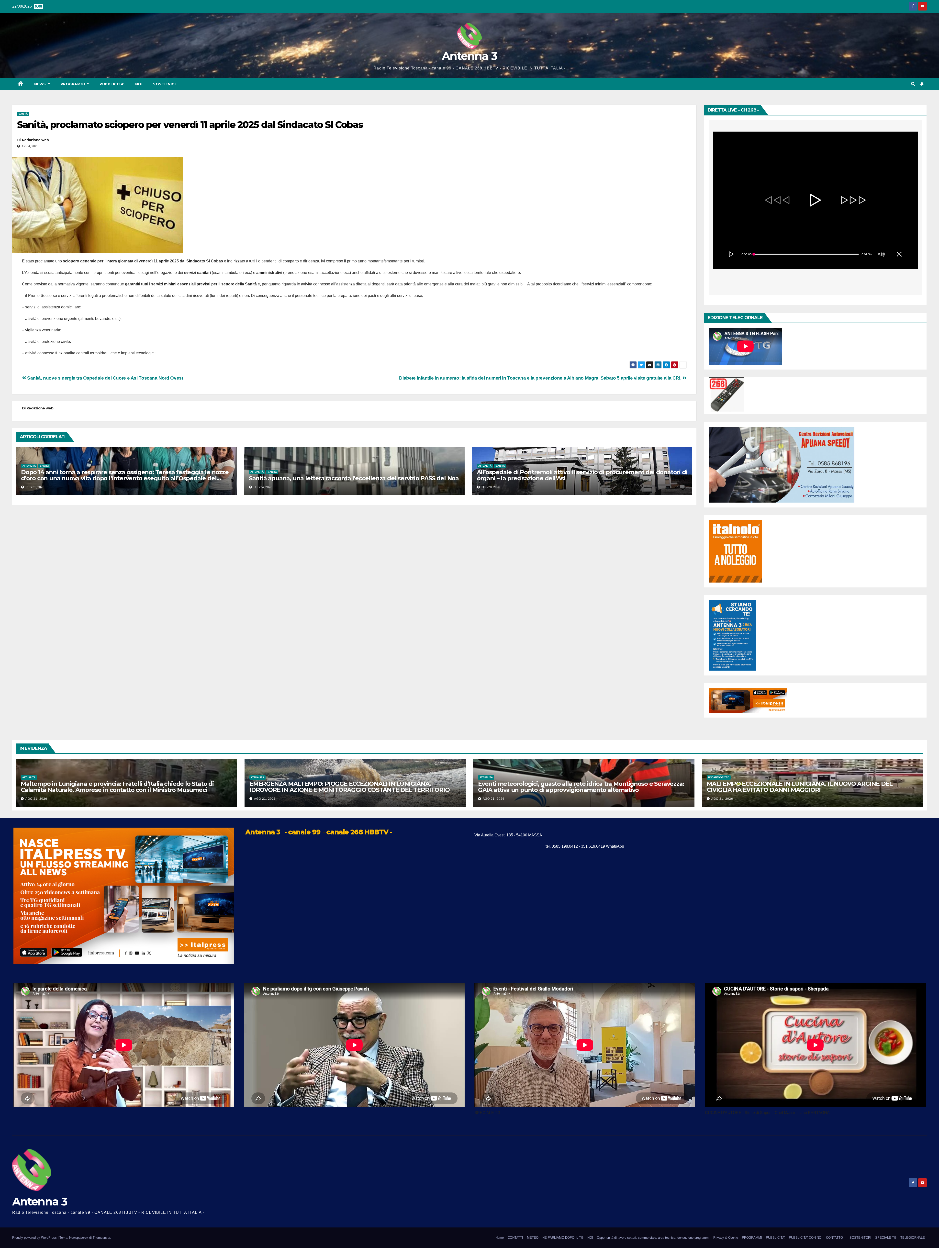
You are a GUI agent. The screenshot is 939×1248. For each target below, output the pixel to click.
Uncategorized (718, 777)
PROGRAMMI (752, 1237)
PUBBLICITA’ (112, 84)
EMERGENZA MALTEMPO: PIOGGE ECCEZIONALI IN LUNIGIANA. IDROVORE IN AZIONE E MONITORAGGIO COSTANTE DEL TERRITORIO (349, 786)
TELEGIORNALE (912, 1237)
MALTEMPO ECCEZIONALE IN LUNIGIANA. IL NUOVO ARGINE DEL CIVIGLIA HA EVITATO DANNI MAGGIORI (800, 786)
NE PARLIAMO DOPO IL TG (562, 1237)
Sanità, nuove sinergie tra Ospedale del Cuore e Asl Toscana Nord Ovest (104, 378)
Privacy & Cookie (725, 1237)
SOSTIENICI (164, 84)
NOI (139, 84)
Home (499, 1237)
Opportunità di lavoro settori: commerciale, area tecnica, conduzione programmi (653, 1237)
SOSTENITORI (860, 1237)
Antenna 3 (469, 56)
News (40, 84)
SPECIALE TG (885, 1237)
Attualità (29, 465)
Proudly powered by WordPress (35, 1237)
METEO (532, 1237)
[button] (913, 84)
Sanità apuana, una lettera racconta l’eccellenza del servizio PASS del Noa (354, 478)
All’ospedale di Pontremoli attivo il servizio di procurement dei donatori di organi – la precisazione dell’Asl (582, 475)
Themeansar (101, 1237)
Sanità (23, 113)
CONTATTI (515, 1237)
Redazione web (35, 140)
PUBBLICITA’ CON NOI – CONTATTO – (817, 1237)
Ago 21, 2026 (36, 798)
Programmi (73, 84)
